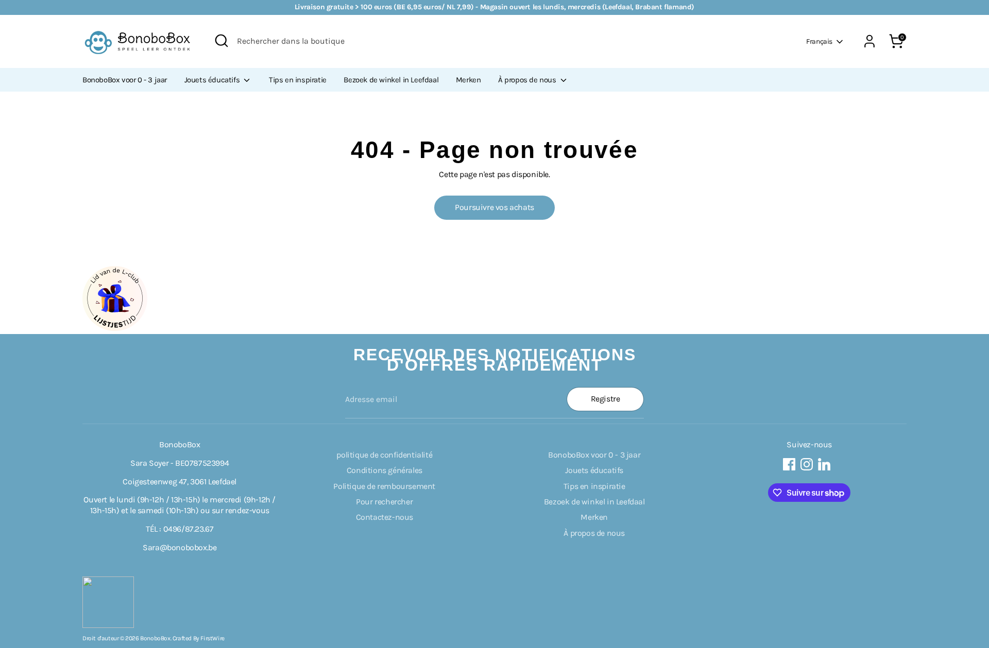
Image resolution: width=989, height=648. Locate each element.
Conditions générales (384, 470)
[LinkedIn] (824, 464)
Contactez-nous (384, 517)
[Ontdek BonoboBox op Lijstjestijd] (114, 328)
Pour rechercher (384, 501)
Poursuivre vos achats (494, 207)
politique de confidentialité (384, 455)
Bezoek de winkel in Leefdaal (391, 79)
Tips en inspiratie (298, 79)
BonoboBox (155, 638)
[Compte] (869, 41)
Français (819, 41)
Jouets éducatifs (213, 79)
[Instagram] (806, 464)
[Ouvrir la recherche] (221, 40)
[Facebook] (789, 464)
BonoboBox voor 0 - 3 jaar (124, 79)
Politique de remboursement (384, 486)
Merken (468, 79)
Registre (605, 399)
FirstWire (212, 638)
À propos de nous (528, 79)
